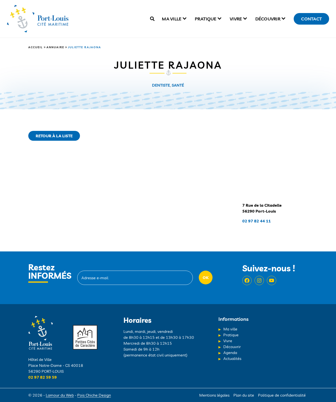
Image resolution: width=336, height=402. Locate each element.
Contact (311, 19)
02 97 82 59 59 (42, 377)
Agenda (230, 352)
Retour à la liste (54, 135)
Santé (178, 85)
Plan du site (243, 395)
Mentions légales (214, 395)
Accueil (35, 47)
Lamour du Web (60, 395)
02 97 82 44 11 (256, 220)
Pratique (205, 19)
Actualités (232, 358)
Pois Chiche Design (94, 395)
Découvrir (267, 19)
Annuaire (55, 47)
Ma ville (171, 19)
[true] (152, 18)
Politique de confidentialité (282, 395)
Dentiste (161, 85)
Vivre (236, 19)
